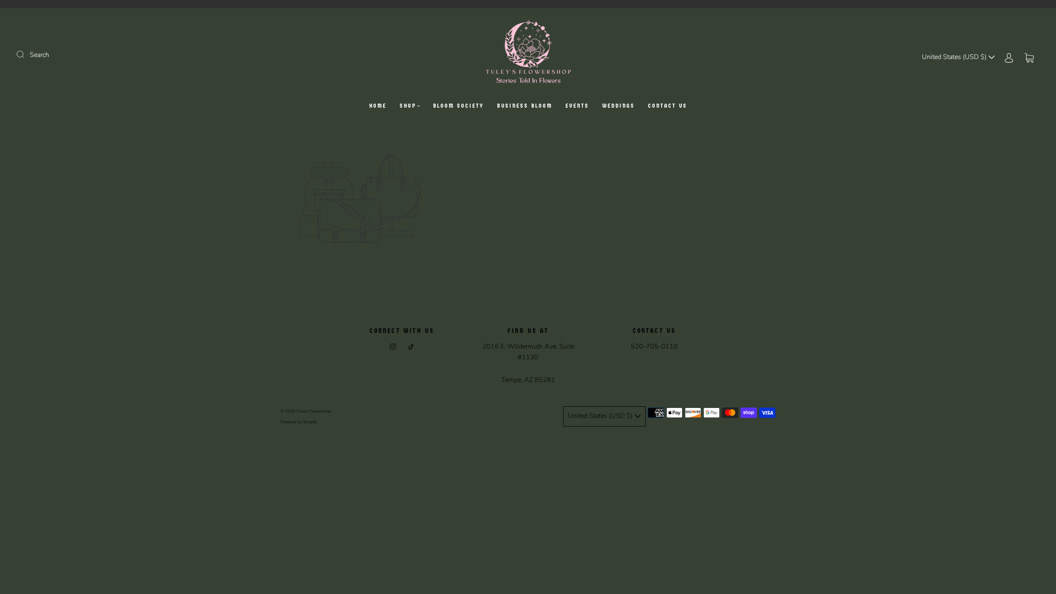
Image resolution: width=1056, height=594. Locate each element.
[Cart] (1029, 57)
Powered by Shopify (298, 422)
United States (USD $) (955, 56)
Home (378, 105)
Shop (408, 105)
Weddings (618, 105)
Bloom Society (458, 105)
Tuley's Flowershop (313, 411)
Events (577, 105)
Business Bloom (524, 105)
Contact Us (667, 105)
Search (39, 54)
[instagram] (393, 346)
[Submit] (25, 54)
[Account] (1009, 57)
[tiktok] (411, 346)
